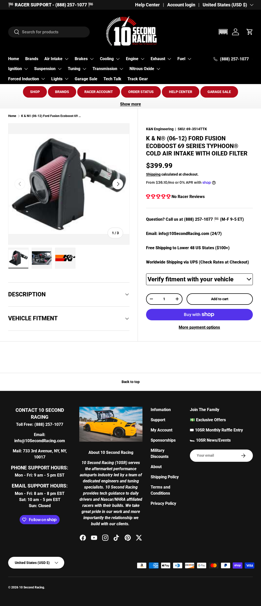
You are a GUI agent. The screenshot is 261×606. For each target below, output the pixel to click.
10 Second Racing (31, 587)
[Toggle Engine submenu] (142, 59)
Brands (31, 58)
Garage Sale (86, 78)
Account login (181, 4)
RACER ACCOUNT (98, 92)
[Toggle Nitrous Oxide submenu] (158, 69)
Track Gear (137, 78)
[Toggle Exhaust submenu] (169, 59)
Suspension (45, 68)
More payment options (199, 327)
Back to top (131, 382)
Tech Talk (112, 78)
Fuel (181, 58)
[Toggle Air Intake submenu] (66, 59)
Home (13, 58)
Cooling (107, 58)
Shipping (153, 174)
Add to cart (219, 299)
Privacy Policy (163, 503)
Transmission (105, 68)
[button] (223, 31)
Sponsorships (163, 440)
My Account (161, 430)
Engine (132, 58)
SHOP (35, 92)
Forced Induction (23, 78)
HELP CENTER (180, 92)
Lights (56, 78)
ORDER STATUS (141, 92)
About (156, 466)
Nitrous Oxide (141, 68)
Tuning (74, 68)
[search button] (14, 32)
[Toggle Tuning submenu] (84, 69)
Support (158, 419)
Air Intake (53, 58)
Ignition (15, 68)
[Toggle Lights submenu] (66, 79)
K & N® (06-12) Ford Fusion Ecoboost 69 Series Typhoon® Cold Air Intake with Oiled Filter (51, 116)
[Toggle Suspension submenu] (60, 69)
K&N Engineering (160, 129)
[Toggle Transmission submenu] (121, 69)
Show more (130, 104)
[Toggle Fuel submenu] (189, 59)
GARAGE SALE (219, 92)
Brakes (81, 58)
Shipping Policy (165, 477)
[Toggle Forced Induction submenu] (43, 79)
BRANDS (62, 92)
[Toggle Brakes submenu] (92, 59)
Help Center (147, 4)
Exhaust (158, 58)
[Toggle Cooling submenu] (118, 59)
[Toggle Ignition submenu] (26, 69)
